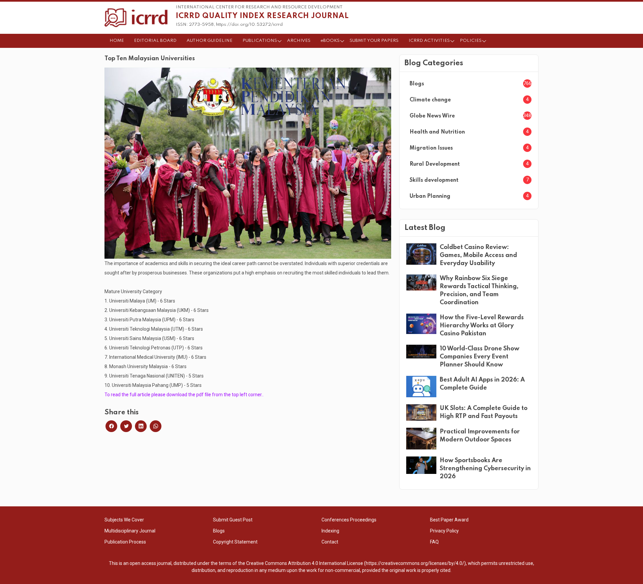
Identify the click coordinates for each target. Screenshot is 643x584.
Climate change (430, 100)
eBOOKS (330, 40)
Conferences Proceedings (349, 519)
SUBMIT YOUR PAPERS (374, 40)
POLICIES (471, 40)
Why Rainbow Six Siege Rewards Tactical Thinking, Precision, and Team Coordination (479, 290)
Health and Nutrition (437, 132)
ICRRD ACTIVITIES (429, 40)
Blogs (417, 84)
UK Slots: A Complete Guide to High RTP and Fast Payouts (483, 412)
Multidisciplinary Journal (129, 530)
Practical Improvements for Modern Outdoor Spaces (480, 436)
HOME (117, 40)
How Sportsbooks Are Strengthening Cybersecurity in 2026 (485, 468)
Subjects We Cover (124, 519)
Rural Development (435, 164)
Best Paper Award (449, 519)
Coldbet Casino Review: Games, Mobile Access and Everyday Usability (478, 255)
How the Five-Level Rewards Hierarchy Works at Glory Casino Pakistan (482, 326)
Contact (330, 542)
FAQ (434, 542)
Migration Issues (431, 148)
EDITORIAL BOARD (155, 40)
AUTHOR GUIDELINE (209, 40)
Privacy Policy (444, 530)
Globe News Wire (432, 116)
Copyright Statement (235, 542)
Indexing (330, 530)
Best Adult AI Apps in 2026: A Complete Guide (482, 384)
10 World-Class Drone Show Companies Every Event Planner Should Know (479, 357)
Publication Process (125, 542)
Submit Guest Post (233, 519)
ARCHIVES (298, 40)
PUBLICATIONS (259, 40)
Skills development (434, 180)
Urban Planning (430, 196)
